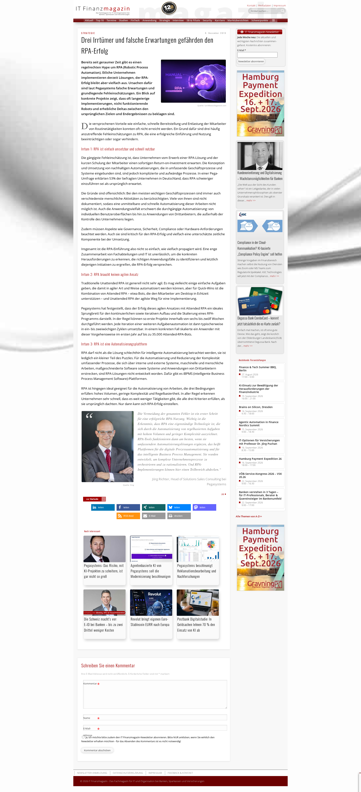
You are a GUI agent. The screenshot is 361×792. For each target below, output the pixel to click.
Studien (123, 20)
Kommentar (91, 684)
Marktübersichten (238, 20)
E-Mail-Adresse (91, 731)
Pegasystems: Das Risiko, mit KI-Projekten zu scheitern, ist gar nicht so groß (104, 571)
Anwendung (149, 20)
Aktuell (89, 20)
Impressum (280, 5)
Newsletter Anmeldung (92, 773)
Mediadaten (264, 5)
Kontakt (251, 5)
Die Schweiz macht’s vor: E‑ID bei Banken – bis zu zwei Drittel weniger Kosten (103, 624)
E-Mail (241, 50)
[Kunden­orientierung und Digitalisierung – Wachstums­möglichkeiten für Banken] (259, 156)
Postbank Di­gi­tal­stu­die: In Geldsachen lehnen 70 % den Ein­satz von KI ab (196, 624)
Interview (178, 20)
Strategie (164, 20)
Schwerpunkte (259, 20)
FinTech (135, 20)
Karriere (220, 20)
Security (207, 20)
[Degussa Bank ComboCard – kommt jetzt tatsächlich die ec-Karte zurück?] (259, 301)
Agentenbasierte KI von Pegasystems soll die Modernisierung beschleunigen (151, 571)
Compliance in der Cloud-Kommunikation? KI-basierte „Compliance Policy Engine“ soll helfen (259, 248)
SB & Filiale (193, 20)
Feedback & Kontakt (180, 773)
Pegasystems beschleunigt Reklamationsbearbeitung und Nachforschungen (196, 571)
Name (91, 718)
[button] (273, 20)
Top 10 (100, 20)
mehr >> (251, 200)
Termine (111, 20)
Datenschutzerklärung (128, 773)
